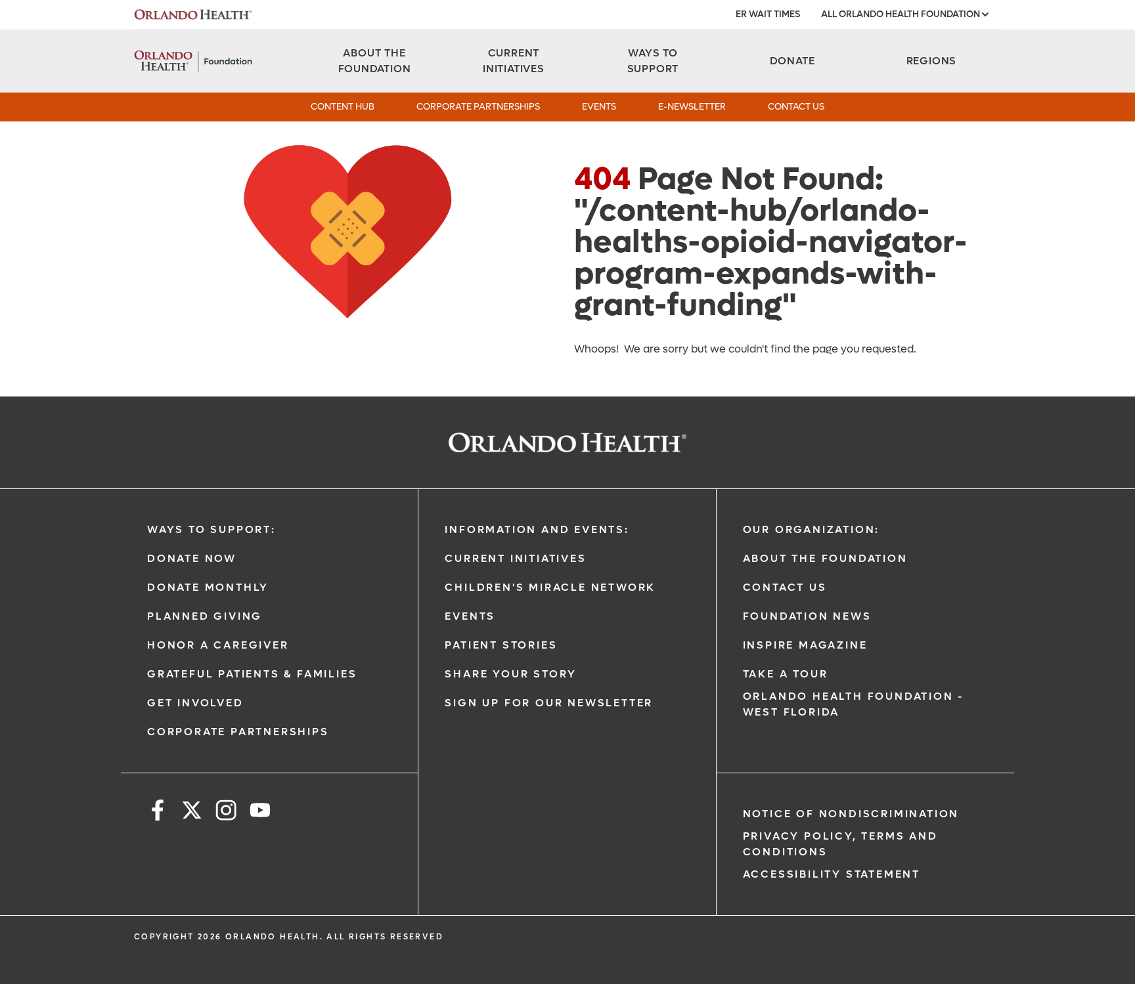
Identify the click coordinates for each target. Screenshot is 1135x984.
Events (599, 106)
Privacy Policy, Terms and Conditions (840, 844)
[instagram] (225, 812)
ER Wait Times (768, 14)
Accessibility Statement (831, 874)
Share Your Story (511, 674)
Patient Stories (501, 645)
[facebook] (157, 812)
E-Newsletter (692, 106)
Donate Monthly (208, 587)
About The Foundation (825, 558)
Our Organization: (811, 529)
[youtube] (260, 812)
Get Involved (195, 703)
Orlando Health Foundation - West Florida (854, 704)
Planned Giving (204, 616)
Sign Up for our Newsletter (549, 703)
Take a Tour (785, 674)
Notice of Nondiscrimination (851, 814)
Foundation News (807, 616)
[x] (191, 812)
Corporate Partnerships (478, 106)
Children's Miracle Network (550, 587)
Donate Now (191, 558)
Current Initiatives (515, 558)
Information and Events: (537, 529)
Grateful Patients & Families (252, 674)
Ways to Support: (211, 529)
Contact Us (796, 106)
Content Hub (342, 106)
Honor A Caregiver (218, 645)
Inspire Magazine (805, 645)
